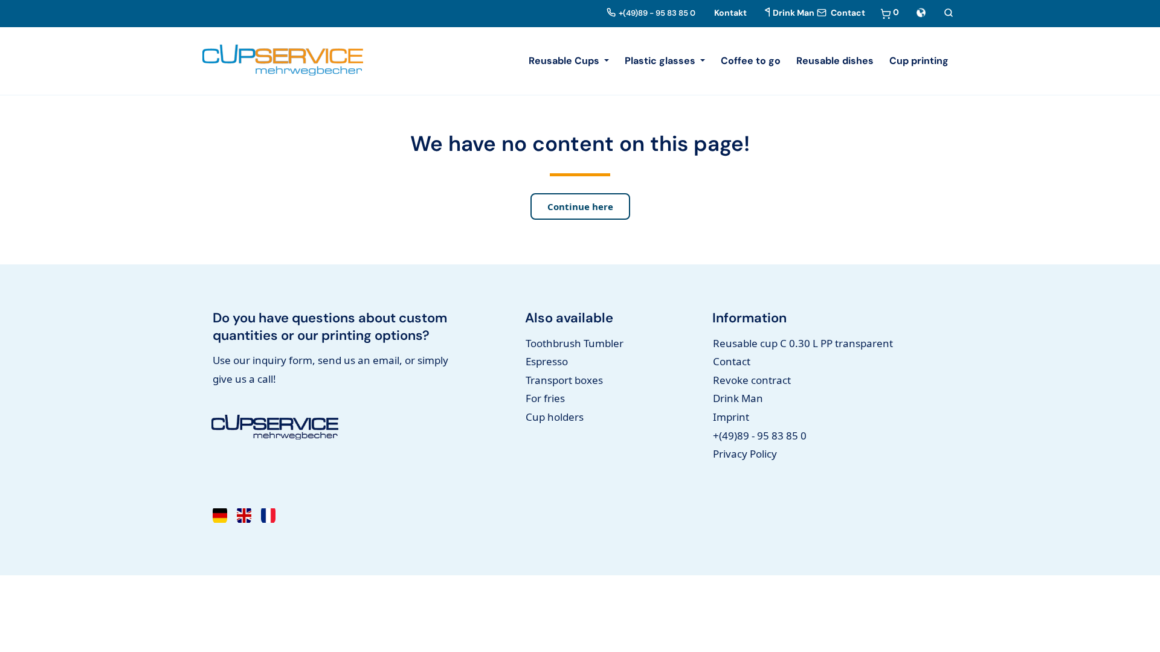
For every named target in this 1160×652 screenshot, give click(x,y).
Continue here (580, 206)
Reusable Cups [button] (565, 60)
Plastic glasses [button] (661, 60)
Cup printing (919, 60)
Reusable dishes (835, 60)
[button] (921, 12)
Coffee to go (751, 60)
